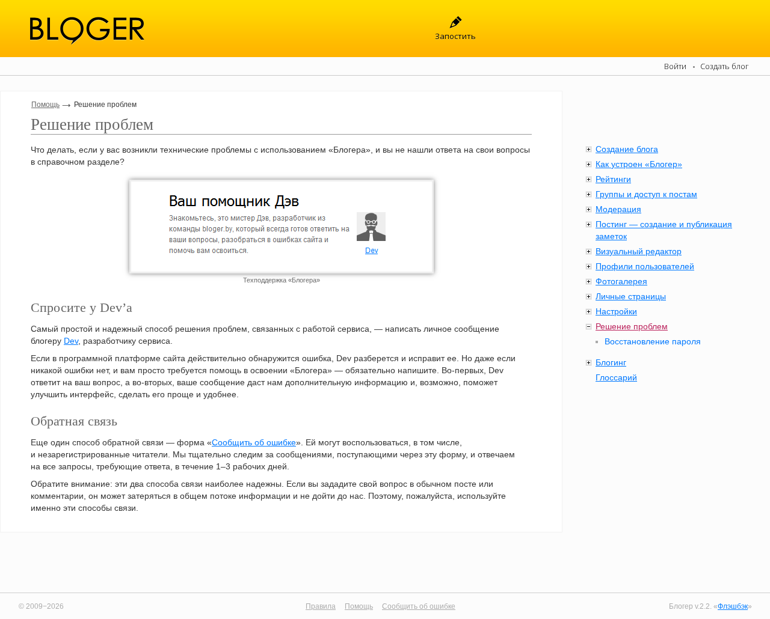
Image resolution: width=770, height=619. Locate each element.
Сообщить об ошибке (254, 442)
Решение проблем (632, 326)
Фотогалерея (621, 281)
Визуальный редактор (639, 251)
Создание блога (627, 149)
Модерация (618, 209)
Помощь (45, 104)
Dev (71, 341)
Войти (675, 66)
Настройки (616, 311)
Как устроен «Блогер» (639, 164)
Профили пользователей (645, 266)
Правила (321, 606)
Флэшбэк (733, 606)
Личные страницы (631, 296)
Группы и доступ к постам (646, 194)
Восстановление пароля (653, 341)
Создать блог (724, 66)
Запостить (455, 36)
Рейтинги (613, 179)
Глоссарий (616, 377)
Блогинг (611, 362)
